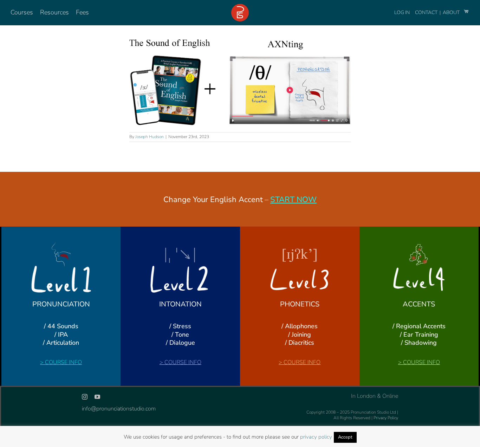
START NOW (293, 199)
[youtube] (97, 397)
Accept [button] (345, 437)
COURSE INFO (63, 362)
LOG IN (402, 12)
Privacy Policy (386, 418)
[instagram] (84, 397)
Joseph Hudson (149, 137)
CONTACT (427, 12)
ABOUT (452, 12)
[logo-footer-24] (240, 7)
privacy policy (316, 436)
